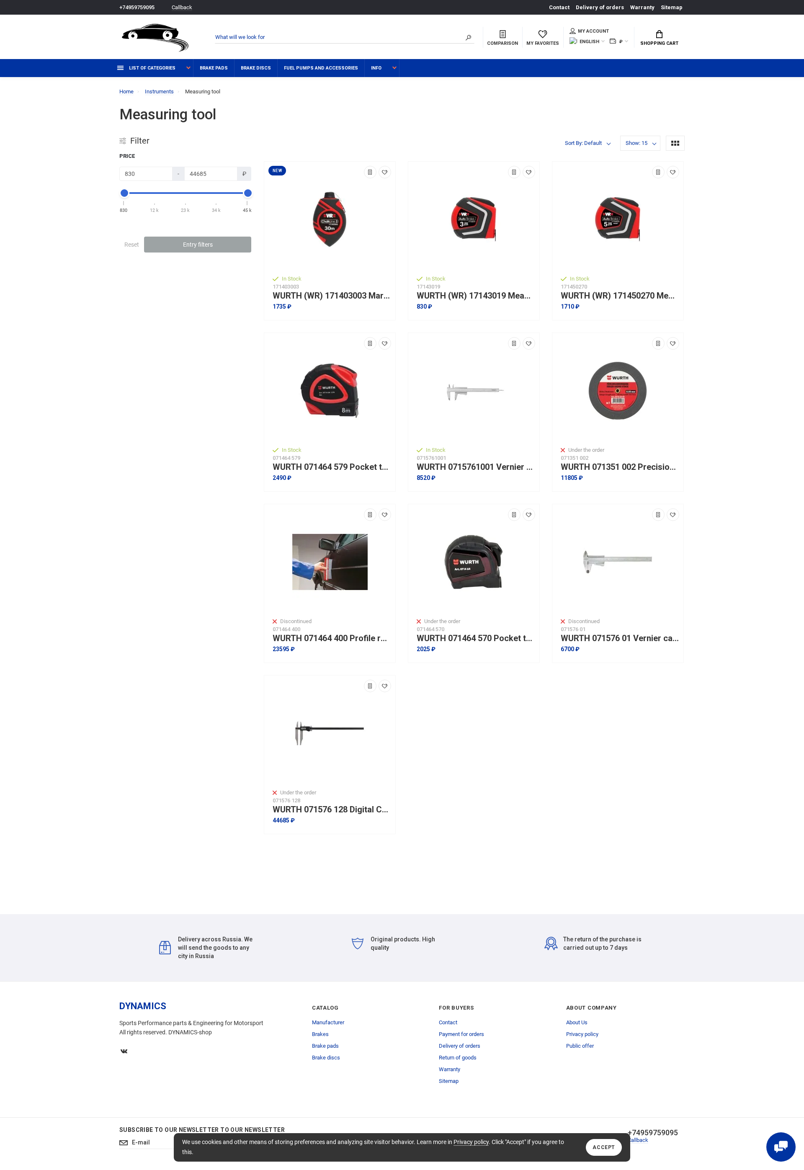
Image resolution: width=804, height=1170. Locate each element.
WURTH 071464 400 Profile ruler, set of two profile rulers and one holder (332, 638)
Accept (604, 1147)
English (589, 41)
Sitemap (672, 7)
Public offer (580, 1046)
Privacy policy (471, 1142)
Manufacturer (328, 1022)
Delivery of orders (600, 7)
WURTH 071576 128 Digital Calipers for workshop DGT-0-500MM (332, 809)
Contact (559, 7)
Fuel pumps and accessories (321, 68)
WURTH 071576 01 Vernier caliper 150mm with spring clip (620, 638)
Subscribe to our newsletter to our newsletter (202, 1129)
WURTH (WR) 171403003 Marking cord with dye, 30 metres (332, 296)
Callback (182, 7)
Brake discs (256, 68)
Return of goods (458, 1057)
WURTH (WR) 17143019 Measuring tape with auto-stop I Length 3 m (476, 296)
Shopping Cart (659, 43)
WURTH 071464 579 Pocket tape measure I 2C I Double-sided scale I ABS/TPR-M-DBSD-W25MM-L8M (332, 467)
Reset (131, 244)
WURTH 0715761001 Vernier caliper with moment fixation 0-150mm (476, 467)
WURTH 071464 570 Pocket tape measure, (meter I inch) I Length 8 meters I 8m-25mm (476, 638)
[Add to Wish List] (385, 172)
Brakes (320, 1034)
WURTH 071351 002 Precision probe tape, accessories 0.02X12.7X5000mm (620, 467)
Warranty (642, 7)
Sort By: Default (583, 143)
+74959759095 (137, 7)
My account (593, 31)
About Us (577, 1022)
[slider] (124, 193)
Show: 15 (636, 143)
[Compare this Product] (370, 172)
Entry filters (198, 244)
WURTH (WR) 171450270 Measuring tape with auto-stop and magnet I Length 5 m (620, 296)
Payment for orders (461, 1034)
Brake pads (214, 68)
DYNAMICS (142, 1006)
